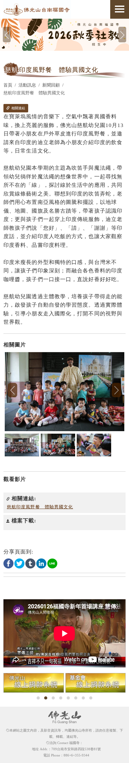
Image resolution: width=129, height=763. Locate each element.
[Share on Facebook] (8, 563)
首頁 (7, 85)
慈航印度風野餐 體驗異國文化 (40, 506)
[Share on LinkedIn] (41, 563)
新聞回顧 (51, 85)
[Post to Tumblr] (30, 563)
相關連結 (17, 108)
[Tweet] (19, 563)
